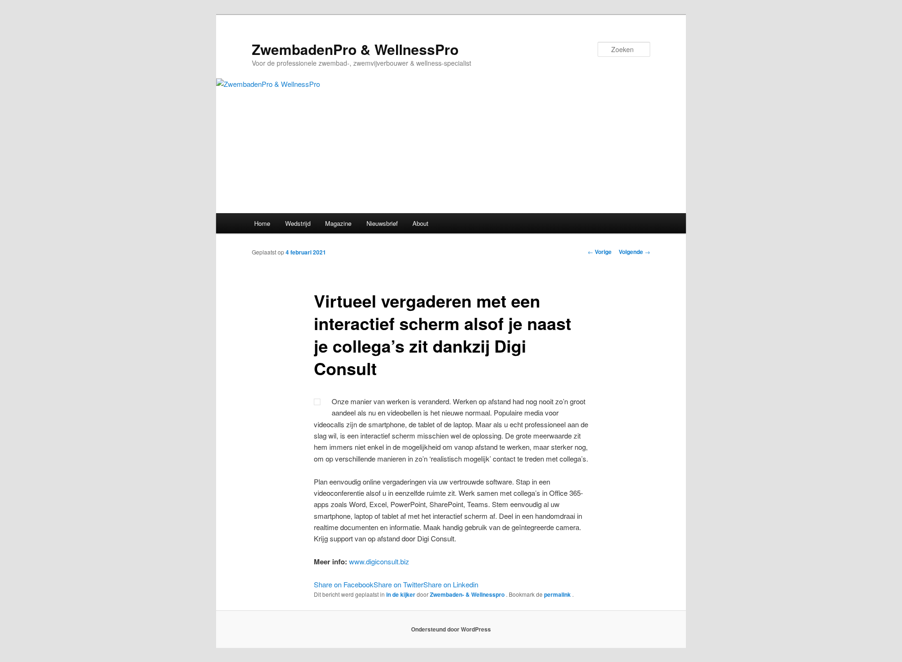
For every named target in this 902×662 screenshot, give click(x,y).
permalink (558, 594)
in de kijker (400, 594)
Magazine (338, 223)
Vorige (600, 251)
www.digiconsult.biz (379, 561)
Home (262, 223)
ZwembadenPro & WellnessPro (355, 49)
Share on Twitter (398, 584)
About (420, 223)
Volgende (634, 251)
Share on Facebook (343, 584)
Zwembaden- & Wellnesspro (468, 594)
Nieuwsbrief (382, 223)
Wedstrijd (298, 223)
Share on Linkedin (450, 584)
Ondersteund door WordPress (451, 629)
